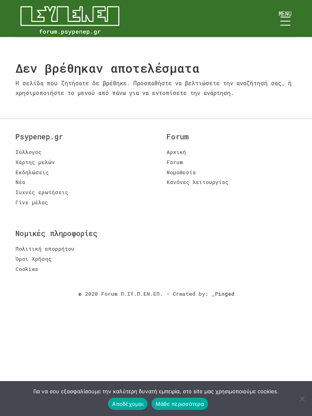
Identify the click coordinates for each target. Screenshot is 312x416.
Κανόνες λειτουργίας (197, 182)
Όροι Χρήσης (33, 258)
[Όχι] (302, 398)
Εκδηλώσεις (32, 172)
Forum (175, 162)
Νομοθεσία (181, 172)
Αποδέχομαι (127, 404)
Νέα (20, 182)
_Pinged (223, 293)
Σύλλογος (28, 152)
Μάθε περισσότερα (180, 404)
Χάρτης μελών (35, 162)
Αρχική (176, 152)
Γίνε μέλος (31, 202)
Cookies (26, 269)
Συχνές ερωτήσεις (41, 192)
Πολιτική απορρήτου (44, 248)
